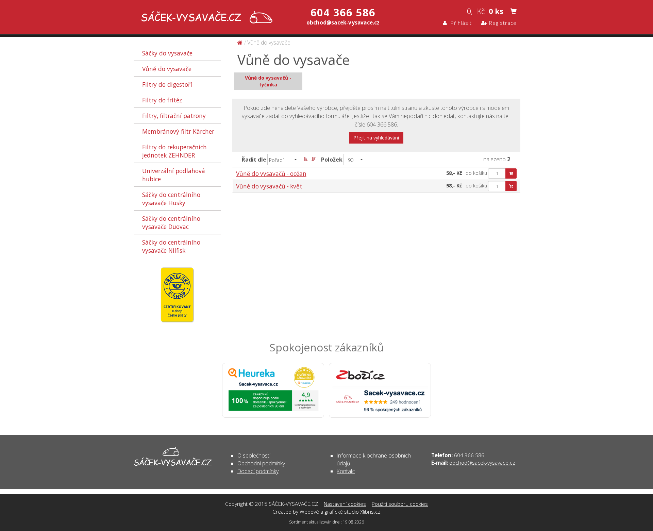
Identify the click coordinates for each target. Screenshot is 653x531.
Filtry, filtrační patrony (174, 116)
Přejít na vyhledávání (376, 137)
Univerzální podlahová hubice (173, 175)
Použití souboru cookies (400, 504)
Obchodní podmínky (261, 463)
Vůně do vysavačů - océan (271, 174)
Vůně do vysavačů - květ (269, 186)
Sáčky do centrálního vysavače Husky (171, 198)
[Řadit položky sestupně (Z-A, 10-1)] (313, 159)
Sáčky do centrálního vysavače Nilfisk (171, 246)
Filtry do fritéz (162, 100)
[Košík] (513, 11)
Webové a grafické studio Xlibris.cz (340, 511)
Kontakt (346, 471)
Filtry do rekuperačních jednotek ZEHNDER (174, 151)
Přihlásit (459, 22)
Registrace (502, 22)
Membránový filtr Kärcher (178, 131)
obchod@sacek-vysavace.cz (482, 462)
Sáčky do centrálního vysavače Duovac (171, 222)
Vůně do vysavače (166, 69)
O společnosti (253, 455)
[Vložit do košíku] (511, 173)
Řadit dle (253, 159)
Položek (331, 159)
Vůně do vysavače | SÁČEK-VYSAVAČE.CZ (205, 18)
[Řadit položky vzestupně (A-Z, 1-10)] (305, 159)
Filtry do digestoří (167, 84)
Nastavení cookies (345, 504)
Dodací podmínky (258, 471)
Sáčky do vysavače (167, 53)
